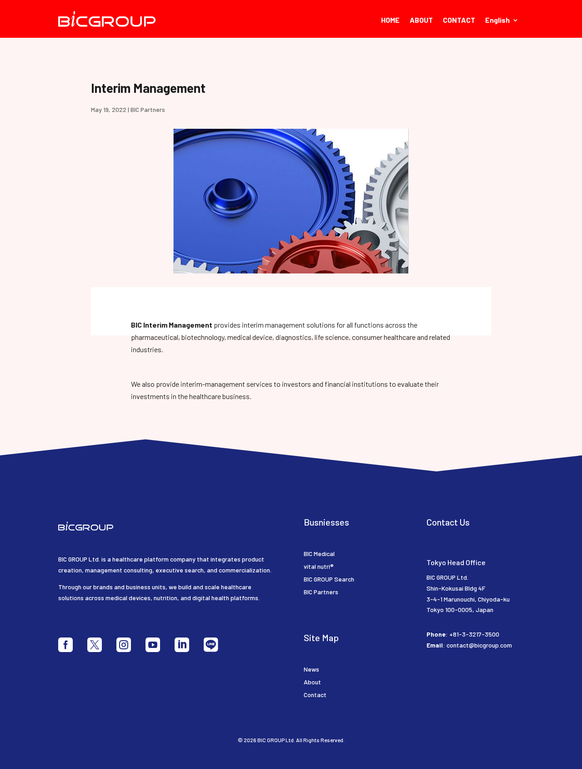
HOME (390, 20)
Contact (315, 694)
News (311, 669)
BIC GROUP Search (329, 579)
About (312, 682)
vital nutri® (319, 566)
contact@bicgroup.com (479, 645)
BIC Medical (319, 553)
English (497, 20)
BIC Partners (147, 109)
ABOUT (421, 20)
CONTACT (459, 20)
